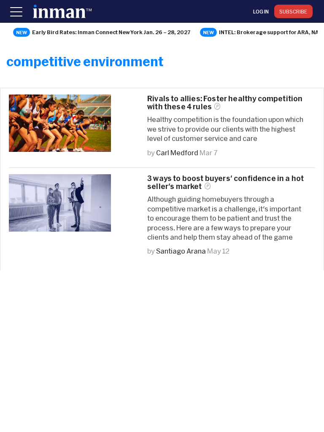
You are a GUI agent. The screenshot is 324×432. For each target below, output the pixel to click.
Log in (261, 11)
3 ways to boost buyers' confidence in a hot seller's (225, 182)
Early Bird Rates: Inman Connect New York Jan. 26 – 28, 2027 (111, 32)
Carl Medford (177, 152)
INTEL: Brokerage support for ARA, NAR (271, 32)
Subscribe (293, 11)
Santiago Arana (181, 251)
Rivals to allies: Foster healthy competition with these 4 (224, 102)
